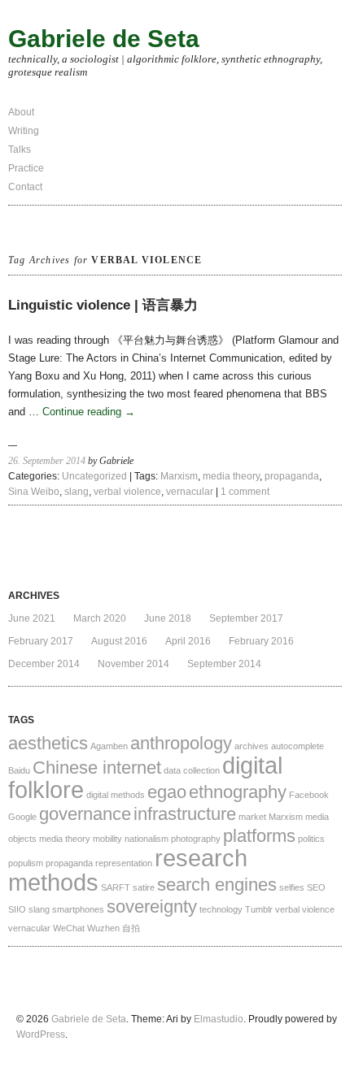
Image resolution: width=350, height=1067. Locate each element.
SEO (316, 887)
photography (196, 839)
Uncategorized (94, 476)
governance (85, 814)
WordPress (40, 1034)
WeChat (69, 928)
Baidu (19, 770)
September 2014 (224, 664)
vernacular (189, 491)
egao (166, 792)
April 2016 (188, 641)
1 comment (245, 491)
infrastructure (184, 814)
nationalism (146, 839)
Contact (25, 187)
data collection (192, 770)
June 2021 (31, 618)
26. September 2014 (46, 460)
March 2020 (99, 618)
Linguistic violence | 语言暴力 (103, 305)
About (21, 112)
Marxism (179, 476)
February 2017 (40, 641)
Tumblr (259, 909)
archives (251, 746)
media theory (231, 476)
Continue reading (88, 412)
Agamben (109, 746)
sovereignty (152, 906)
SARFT (115, 887)
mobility (107, 839)
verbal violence (127, 491)
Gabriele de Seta (103, 38)
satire (144, 887)
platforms (259, 836)
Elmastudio (218, 1019)
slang (76, 491)
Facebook (309, 795)
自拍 (131, 928)
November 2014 (133, 664)
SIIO (17, 909)
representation (123, 863)
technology (221, 909)
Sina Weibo (33, 491)
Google (22, 817)
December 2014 (44, 664)
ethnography (238, 792)
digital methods (115, 795)
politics (311, 839)
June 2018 (167, 618)
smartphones (78, 909)
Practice (26, 168)
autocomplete (297, 746)
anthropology (181, 743)
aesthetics (48, 743)
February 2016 (261, 641)
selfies (291, 887)
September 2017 (246, 618)
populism (25, 863)
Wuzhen (103, 928)
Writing (23, 131)
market (252, 817)
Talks (19, 149)
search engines (217, 884)
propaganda (292, 476)
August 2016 (119, 641)
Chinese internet (97, 767)
